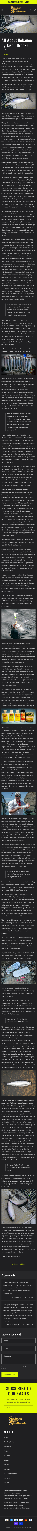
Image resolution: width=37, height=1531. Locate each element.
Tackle (6, 1451)
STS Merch (7, 1455)
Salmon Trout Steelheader (16, 1527)
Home (6, 1437)
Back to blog (19, 1264)
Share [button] (6, 54)
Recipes (6, 1464)
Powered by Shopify (26, 1527)
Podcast (6, 1483)
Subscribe (7, 1446)
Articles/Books (9, 1442)
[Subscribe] (31, 1408)
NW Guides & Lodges (11, 1474)
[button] (2, 9)
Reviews (7, 1469)
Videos (6, 1460)
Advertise (7, 1478)
